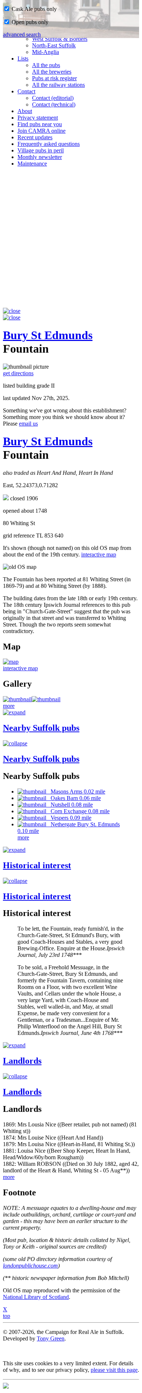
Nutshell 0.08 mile (69, 805)
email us (28, 423)
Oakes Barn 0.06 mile (73, 798)
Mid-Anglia (45, 52)
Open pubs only (29, 22)
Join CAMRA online (41, 131)
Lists (22, 58)
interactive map (98, 554)
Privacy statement (37, 118)
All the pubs (46, 65)
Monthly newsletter (39, 157)
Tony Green (50, 1338)
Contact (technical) (53, 104)
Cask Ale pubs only (33, 9)
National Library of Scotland (36, 1297)
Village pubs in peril (40, 150)
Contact (26, 91)
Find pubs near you (39, 124)
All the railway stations (58, 85)
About (24, 111)
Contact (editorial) (53, 98)
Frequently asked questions (48, 144)
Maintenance (32, 163)
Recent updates (34, 137)
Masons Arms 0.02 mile (75, 791)
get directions (18, 373)
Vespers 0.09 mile (68, 818)
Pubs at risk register (54, 78)
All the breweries (51, 72)
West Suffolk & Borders (59, 39)
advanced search (22, 34)
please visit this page (114, 1370)
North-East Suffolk (54, 45)
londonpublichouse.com (30, 1265)
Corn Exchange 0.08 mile (78, 811)
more (9, 706)
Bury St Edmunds (47, 335)
